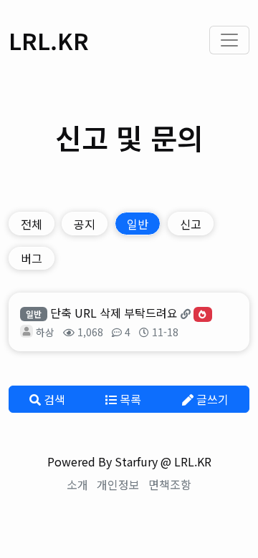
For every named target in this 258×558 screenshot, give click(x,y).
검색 (53, 399)
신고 (190, 223)
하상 (45, 332)
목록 (129, 399)
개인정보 (118, 484)
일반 (137, 223)
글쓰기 (211, 399)
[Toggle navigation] (229, 40)
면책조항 (169, 484)
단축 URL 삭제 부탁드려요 (114, 312)
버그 (31, 258)
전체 (31, 223)
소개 (77, 484)
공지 (84, 223)
